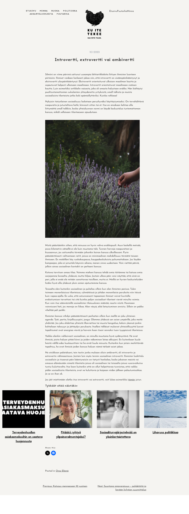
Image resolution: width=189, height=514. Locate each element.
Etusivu (31, 11)
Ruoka (55, 11)
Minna (44, 11)
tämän (131, 380)
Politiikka (70, 11)
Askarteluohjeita (41, 14)
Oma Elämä (62, 471)
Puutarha (63, 14)
